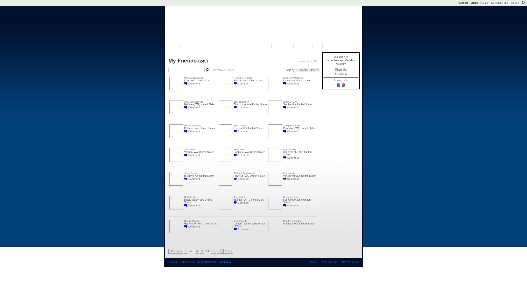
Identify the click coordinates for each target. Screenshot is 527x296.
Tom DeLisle (240, 221)
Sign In (474, 2)
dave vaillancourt (193, 102)
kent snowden (241, 102)
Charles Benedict (292, 221)
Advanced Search (223, 70)
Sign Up (463, 2)
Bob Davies (240, 125)
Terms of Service (349, 262)
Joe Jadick (239, 197)
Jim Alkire (189, 149)
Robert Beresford (243, 78)
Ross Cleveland (192, 125)
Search (523, 3)
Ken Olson (239, 149)
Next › (228, 251)
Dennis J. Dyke (291, 197)
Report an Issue (328, 262)
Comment (194, 83)
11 (213, 251)
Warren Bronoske (193, 78)
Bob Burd (189, 197)
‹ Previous (176, 251)
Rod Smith (289, 173)
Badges (312, 262)
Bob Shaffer (289, 149)
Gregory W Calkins (293, 78)
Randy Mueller (192, 221)
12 (219, 251)
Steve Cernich (191, 173)
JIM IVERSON (290, 102)
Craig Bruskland (292, 125)
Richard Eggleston (244, 173)
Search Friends (208, 70)
